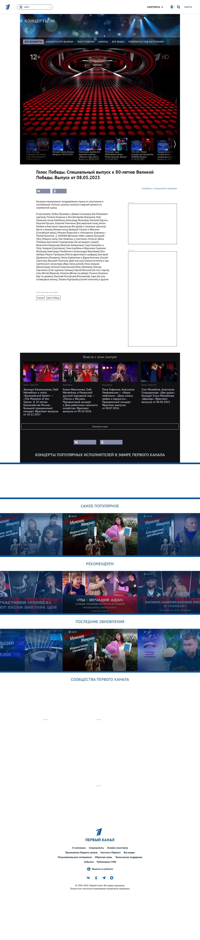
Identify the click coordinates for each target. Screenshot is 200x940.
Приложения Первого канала (81, 852)
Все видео (129, 852)
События (89, 861)
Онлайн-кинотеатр (117, 847)
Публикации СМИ (106, 861)
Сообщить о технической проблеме (159, 188)
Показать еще (100, 426)
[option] (37, 149)
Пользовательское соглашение (75, 857)
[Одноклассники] (59, 191)
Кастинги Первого (111, 852)
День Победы (53, 297)
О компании (79, 847)
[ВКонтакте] (43, 191)
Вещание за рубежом (102, 869)
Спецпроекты (96, 847)
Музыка (40, 297)
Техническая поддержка (128, 857)
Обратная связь (103, 857)
